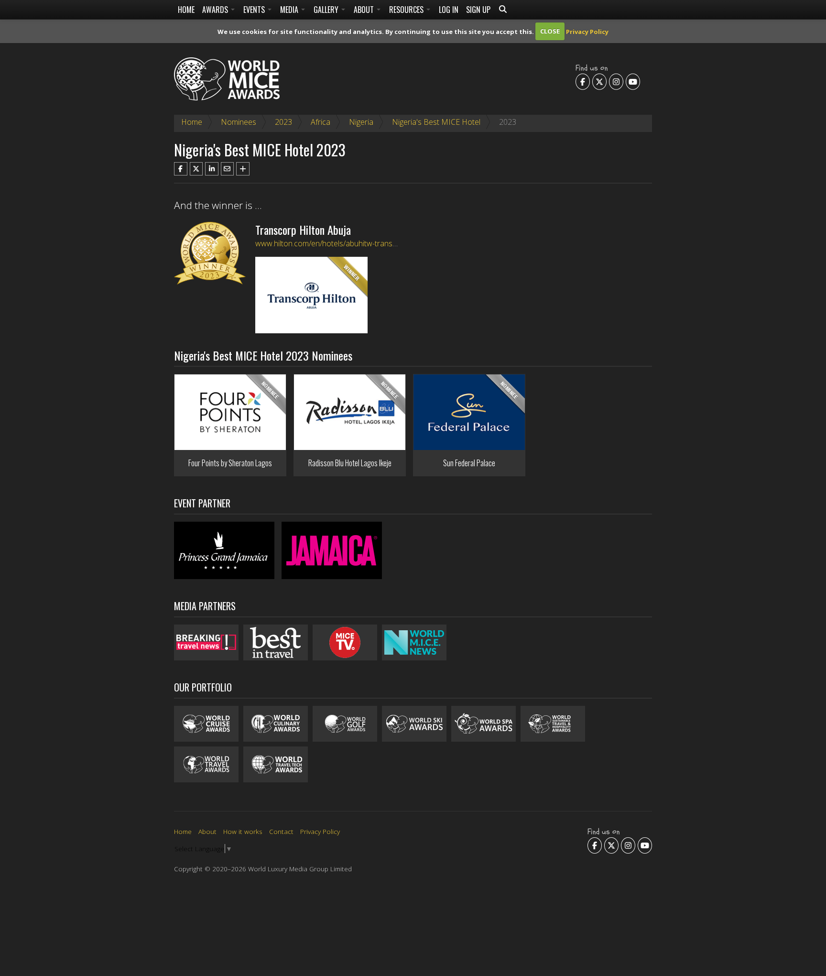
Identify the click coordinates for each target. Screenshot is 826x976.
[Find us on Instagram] (616, 81)
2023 (283, 122)
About (365, 9)
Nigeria (361, 122)
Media (290, 9)
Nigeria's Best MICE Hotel (436, 122)
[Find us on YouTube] (633, 81)
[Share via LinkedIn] (212, 169)
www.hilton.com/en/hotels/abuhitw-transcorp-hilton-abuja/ (354, 243)
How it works (242, 831)
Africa (320, 122)
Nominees (238, 122)
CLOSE (550, 31)
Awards (216, 9)
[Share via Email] (227, 169)
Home (186, 9)
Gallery (327, 9)
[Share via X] (196, 169)
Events (255, 9)
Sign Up (478, 9)
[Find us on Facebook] (583, 81)
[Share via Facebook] (180, 169)
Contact (281, 831)
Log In (448, 9)
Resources (407, 9)
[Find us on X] (599, 81)
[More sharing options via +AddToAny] (243, 169)
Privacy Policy (587, 31)
